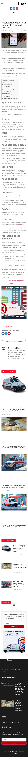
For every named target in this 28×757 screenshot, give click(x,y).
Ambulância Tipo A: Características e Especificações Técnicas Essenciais (13, 486)
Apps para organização (8, 90)
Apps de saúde (6, 93)
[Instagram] (17, 8)
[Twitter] (14, 8)
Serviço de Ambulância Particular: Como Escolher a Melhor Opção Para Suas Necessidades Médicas (13, 409)
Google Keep (8, 91)
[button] (2, 3)
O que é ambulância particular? (15, 280)
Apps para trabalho (7, 84)
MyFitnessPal (9, 94)
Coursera (8, 86)
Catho (7, 88)
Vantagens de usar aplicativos (10, 98)
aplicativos (9, 326)
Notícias (3, 19)
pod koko (22, 224)
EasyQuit (8, 96)
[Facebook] (11, 8)
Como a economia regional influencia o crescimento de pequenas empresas (13, 446)
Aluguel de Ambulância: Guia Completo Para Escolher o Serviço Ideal (13, 526)
